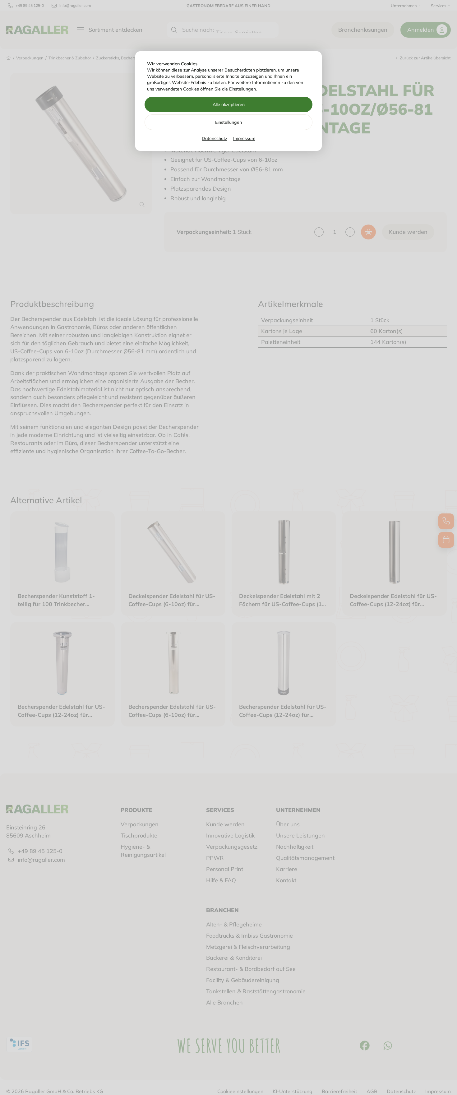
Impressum (244, 138)
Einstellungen (228, 122)
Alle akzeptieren (229, 104)
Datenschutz (214, 138)
